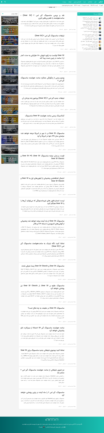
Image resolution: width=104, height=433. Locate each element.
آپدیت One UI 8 (94, 5)
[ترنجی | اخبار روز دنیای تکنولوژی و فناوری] (100, 2)
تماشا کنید (90, 2)
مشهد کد (41, 427)
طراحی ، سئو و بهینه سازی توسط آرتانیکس (55, 427)
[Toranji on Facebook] (58, 420)
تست (84, 2)
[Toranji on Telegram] (49, 420)
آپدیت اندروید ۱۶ (85, 5)
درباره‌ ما (64, 2)
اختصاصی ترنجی (77, 2)
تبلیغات (69, 2)
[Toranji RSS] (46, 420)
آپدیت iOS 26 (77, 5)
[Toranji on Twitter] (55, 420)
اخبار (95, 2)
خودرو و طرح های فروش (67, 5)
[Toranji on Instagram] (52, 420)
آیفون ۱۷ (101, 5)
